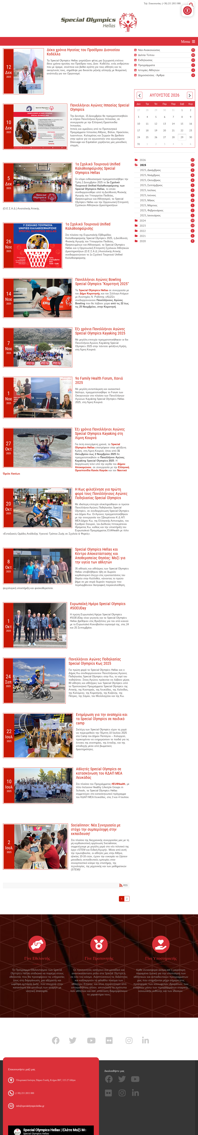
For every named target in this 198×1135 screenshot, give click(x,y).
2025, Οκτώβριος (166, 180)
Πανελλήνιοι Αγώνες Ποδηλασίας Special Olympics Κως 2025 (95, 661)
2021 (143, 236)
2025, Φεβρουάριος (166, 210)
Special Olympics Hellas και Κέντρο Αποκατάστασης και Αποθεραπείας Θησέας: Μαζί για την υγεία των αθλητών (100, 555)
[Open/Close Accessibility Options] (187, 10)
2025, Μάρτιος (166, 205)
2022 (143, 231)
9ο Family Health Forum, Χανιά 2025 (99, 380)
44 (193, 55)
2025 (143, 165)
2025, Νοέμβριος (166, 175)
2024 (143, 220)
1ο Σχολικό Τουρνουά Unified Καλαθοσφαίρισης (87, 226)
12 (193, 60)
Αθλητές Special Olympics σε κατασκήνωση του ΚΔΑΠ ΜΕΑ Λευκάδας (99, 773)
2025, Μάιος (166, 200)
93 (193, 50)
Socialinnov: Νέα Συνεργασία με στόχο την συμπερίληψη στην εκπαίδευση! (95, 829)
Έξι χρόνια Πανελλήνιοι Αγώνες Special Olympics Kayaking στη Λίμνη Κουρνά (100, 433)
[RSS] (135, 50)
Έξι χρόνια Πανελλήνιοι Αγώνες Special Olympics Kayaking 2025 (100, 331)
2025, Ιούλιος (166, 190)
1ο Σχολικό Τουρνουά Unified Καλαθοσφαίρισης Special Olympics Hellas (97, 168)
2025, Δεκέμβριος (166, 170)
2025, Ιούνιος (166, 195)
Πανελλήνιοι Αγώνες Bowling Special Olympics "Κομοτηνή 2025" (102, 281)
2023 (143, 225)
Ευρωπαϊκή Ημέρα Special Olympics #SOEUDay (97, 605)
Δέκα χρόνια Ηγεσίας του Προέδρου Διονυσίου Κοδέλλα (83, 51)
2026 (143, 160)
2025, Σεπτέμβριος (166, 185)
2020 (143, 241)
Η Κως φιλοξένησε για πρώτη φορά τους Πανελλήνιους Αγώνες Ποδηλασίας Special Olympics (101, 493)
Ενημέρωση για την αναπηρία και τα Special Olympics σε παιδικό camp (101, 718)
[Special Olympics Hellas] (99, 22)
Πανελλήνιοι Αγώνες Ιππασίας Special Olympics (99, 107)
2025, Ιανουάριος (166, 215)
